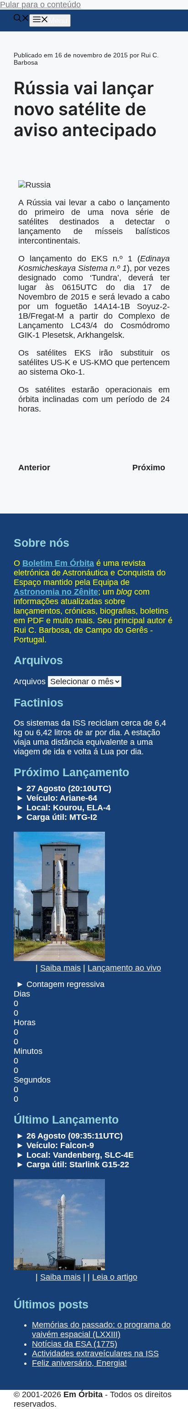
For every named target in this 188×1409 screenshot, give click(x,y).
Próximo (148, 467)
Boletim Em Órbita (58, 563)
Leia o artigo (114, 1277)
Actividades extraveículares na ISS (95, 1353)
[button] (21, 19)
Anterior (34, 467)
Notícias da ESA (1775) (74, 1343)
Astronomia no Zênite (56, 591)
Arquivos (30, 681)
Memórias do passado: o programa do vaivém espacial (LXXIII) (101, 1329)
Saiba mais (60, 967)
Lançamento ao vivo (124, 967)
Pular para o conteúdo (40, 4)
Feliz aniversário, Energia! (79, 1363)
